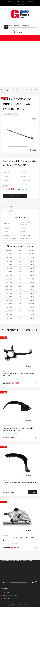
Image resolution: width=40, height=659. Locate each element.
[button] (34, 120)
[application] (20, 574)
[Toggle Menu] (37, 37)
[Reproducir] (4, 582)
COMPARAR (31, 2)
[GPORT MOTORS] (20, 18)
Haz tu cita (6, 592)
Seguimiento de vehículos (11, 595)
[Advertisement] (20, 62)
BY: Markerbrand (29, 604)
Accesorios (6, 535)
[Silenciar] (33, 582)
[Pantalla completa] (36, 582)
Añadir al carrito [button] (36, 383)
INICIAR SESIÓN (20, 4)
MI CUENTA (9, 2)
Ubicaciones (6, 598)
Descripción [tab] (6, 206)
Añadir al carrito (15, 195)
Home (2, 90)
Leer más (32, 492)
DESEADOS (20, 2)
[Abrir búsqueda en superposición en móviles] (20, 26)
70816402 (19, 32)
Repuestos (8, 90)
